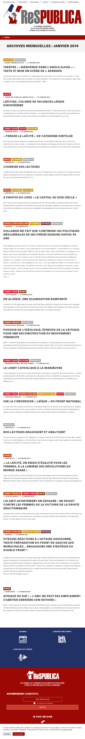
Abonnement (23, 2)
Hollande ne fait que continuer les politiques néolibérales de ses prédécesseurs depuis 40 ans (41, 234)
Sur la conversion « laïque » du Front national (42, 401)
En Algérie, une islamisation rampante (35, 299)
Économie (16, 159)
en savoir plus (66, 730)
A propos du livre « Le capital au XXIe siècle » (40, 197)
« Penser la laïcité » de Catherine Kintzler (38, 136)
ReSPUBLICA (20, 60)
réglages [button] (7, 734)
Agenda (7, 455)
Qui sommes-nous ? (9, 2)
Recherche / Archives (58, 2)
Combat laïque (11, 129)
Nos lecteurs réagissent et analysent (34, 432)
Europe (41, 494)
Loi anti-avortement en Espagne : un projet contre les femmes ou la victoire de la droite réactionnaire (41, 504)
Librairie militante (73, 2)
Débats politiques (47, 394)
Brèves (7, 159)
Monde (22, 292)
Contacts (45, 2)
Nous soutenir (34, 2)
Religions (23, 361)
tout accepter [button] (18, 734)
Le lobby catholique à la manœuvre (32, 368)
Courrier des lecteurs (21, 166)
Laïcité (7, 94)
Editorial (45, 224)
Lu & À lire (8, 60)
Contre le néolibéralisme (16, 224)
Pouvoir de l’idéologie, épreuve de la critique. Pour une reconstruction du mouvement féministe (41, 333)
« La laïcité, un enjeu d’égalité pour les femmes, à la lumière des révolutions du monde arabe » (37, 466)
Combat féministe (12, 322)
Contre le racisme (28, 394)
